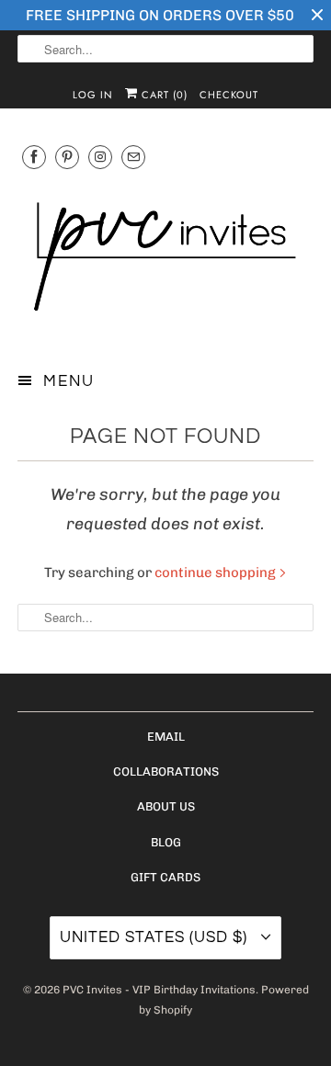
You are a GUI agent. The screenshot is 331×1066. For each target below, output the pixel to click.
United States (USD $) (156, 937)
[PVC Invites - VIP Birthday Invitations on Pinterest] (67, 156)
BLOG (166, 842)
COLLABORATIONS (166, 771)
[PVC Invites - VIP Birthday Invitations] (165, 258)
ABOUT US (166, 806)
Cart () (163, 94)
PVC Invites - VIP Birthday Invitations (159, 989)
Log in (93, 94)
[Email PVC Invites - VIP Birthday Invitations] (133, 156)
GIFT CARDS (165, 877)
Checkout (229, 94)
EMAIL (166, 736)
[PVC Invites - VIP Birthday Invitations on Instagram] (100, 156)
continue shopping (216, 572)
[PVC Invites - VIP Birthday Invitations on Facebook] (34, 156)
